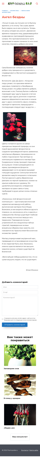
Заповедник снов (11, 368)
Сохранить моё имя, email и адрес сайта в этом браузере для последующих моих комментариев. (20, 319)
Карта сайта (33, 450)
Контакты (24, 450)
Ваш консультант (20, 437)
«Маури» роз (9, 428)
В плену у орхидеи (12, 398)
